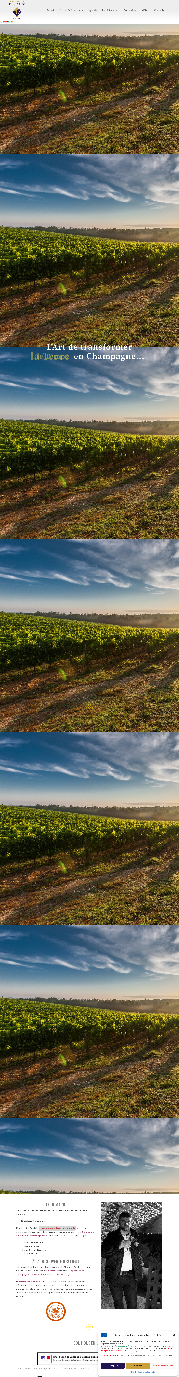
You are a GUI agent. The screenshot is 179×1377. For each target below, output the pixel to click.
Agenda (92, 10)
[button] (173, 1335)
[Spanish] (11, 22)
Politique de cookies (127, 1372)
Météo (145, 10)
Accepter (113, 1366)
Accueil (50, 10)
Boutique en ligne (89, 1343)
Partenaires (129, 10)
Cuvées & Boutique (70, 10)
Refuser (138, 1366)
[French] (4, 22)
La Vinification (110, 10)
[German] (6, 22)
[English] (1, 22)
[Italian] (9, 22)
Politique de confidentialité (145, 1372)
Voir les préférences (163, 1366)
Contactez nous (163, 10)
